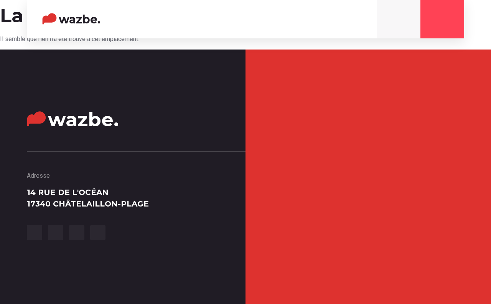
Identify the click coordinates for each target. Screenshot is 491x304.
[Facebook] (34, 232)
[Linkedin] (97, 232)
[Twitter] (339, 21)
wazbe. (80, 19)
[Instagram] (355, 21)
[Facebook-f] (323, 21)
